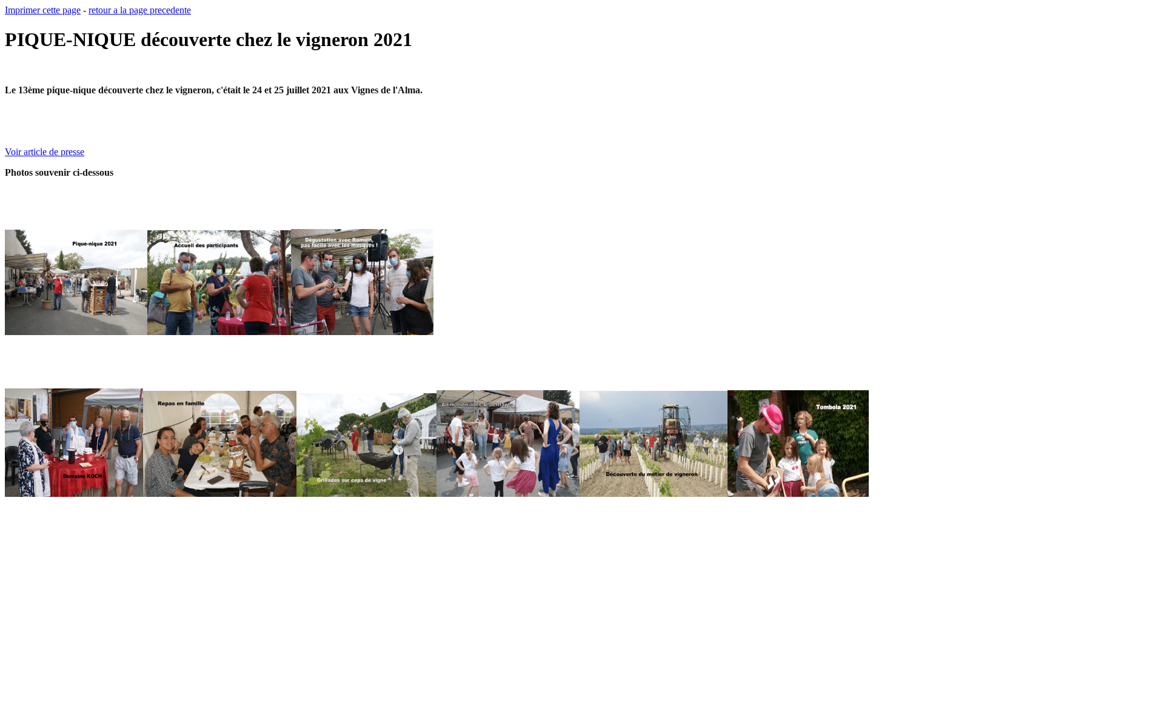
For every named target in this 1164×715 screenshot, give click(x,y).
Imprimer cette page (43, 10)
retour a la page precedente (140, 10)
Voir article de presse (44, 152)
